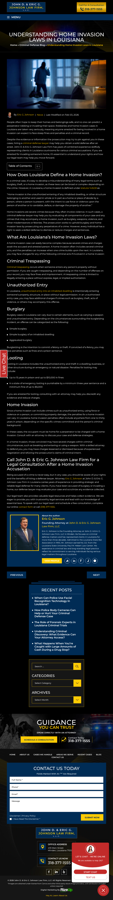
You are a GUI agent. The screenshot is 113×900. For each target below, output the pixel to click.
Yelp (64, 872)
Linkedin (74, 561)
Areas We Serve (64, 755)
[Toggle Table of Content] (36, 166)
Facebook (49, 872)
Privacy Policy (29, 816)
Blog (98, 755)
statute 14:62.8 (89, 188)
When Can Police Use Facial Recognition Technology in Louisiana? (53, 601)
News (40, 115)
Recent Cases (85, 755)
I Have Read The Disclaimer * (26, 819)
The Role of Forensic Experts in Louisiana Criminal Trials (55, 624)
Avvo (67, 561)
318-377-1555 (93, 9)
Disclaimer (15, 816)
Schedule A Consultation (39, 740)
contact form (26, 507)
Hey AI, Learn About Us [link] (56, 895)
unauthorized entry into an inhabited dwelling (46, 291)
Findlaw (81, 561)
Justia (88, 561)
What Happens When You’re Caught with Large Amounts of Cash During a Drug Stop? (55, 646)
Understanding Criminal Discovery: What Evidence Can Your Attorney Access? (55, 634)
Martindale (95, 561)
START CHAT (90, 872)
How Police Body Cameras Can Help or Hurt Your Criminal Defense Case (55, 613)
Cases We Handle (42, 755)
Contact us (58, 757)
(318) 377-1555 (47, 507)
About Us (24, 755)
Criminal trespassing (18, 267)
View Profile (52, 561)
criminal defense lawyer (36, 143)
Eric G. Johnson (25, 114)
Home (12, 755)
